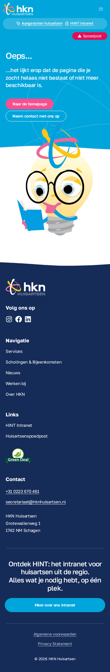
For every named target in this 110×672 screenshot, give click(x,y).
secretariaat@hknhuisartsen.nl (36, 501)
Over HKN (15, 394)
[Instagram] (9, 319)
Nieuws (13, 372)
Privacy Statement (55, 643)
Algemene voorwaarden (55, 634)
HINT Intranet (19, 425)
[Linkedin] (28, 319)
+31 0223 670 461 (22, 491)
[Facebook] (18, 319)
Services (14, 351)
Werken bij (16, 383)
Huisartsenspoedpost (26, 435)
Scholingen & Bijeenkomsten (33, 361)
